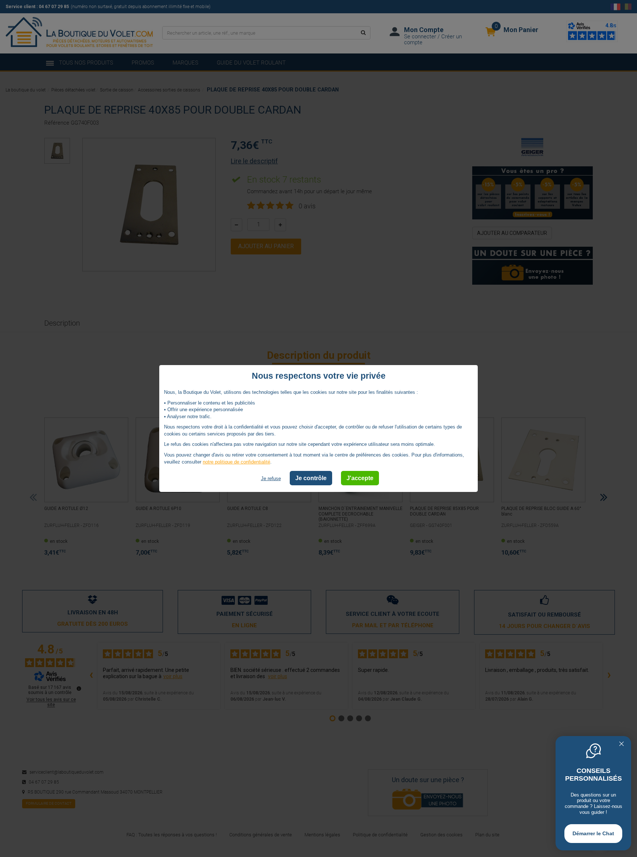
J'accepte (360, 478)
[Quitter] (621, 744)
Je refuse (271, 478)
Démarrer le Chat (593, 833)
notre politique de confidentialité (236, 461)
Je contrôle (311, 478)
